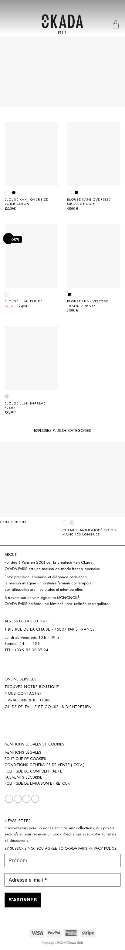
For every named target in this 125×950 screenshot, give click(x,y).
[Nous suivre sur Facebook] (9, 799)
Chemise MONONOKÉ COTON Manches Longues (89, 532)
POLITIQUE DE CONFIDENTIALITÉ (33, 771)
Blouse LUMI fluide (24, 301)
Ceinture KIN (13, 522)
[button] (7, 24)
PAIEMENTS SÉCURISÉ (23, 777)
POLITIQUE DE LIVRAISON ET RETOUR (37, 783)
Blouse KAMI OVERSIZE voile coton (26, 201)
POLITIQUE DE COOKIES (25, 759)
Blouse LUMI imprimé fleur (25, 405)
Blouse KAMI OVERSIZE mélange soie (89, 201)
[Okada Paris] (62, 24)
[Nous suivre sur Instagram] (18, 799)
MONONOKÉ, (69, 598)
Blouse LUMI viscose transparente (87, 303)
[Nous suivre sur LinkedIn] (26, 799)
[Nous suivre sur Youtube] (35, 799)
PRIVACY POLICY (102, 848)
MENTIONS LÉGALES (23, 752)
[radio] (7, 192)
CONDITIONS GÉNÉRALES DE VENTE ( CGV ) (44, 765)
